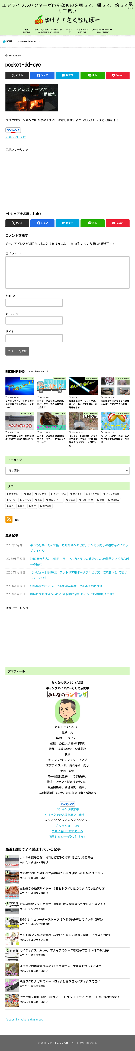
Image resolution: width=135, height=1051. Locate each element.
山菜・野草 (87, 500)
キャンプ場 (93, 494)
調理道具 (47, 506)
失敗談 (72, 500)
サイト (9, 331)
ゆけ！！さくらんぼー (59, 1043)
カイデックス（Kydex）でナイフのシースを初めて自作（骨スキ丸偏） (65, 950)
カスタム (77, 494)
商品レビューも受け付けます (67, 836)
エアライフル (59, 494)
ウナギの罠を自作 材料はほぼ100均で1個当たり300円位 (56, 857)
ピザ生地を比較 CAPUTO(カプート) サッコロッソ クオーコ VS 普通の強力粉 (70, 996)
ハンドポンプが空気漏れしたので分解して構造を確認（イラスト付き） (66, 934)
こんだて (42, 494)
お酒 (29, 494)
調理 (33, 506)
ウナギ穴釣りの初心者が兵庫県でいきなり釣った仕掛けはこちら (61, 873)
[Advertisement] (67, 176)
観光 (22, 506)
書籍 (102, 500)
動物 (40, 500)
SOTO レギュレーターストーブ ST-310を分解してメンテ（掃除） (62, 919)
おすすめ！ (14, 494)
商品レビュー (55, 500)
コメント (13, 253)
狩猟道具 (115, 500)
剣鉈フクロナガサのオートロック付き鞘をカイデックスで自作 (61, 981)
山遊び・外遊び (39, 862)
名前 (10, 295)
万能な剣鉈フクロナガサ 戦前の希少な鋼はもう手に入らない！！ (63, 903)
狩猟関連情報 (38, 909)
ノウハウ (26, 500)
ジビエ (12, 500)
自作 (11, 506)
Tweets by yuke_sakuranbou (24, 1019)
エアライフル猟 (39, 940)
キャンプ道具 (112, 494)
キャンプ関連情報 (40, 924)
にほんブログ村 (15, 136)
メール (12, 313)
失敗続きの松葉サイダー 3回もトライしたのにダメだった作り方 (62, 888)
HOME (9, 41)
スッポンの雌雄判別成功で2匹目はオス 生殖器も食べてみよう (61, 965)
